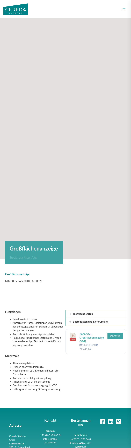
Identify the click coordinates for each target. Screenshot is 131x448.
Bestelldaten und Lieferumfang (90, 322)
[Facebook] (103, 421)
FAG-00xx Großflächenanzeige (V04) (91, 338)
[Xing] (118, 421)
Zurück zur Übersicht (23, 257)
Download (115, 335)
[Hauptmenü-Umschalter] (124, 9)
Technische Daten (83, 314)
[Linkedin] (111, 421)
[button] (96, 314)
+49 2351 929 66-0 (50, 435)
